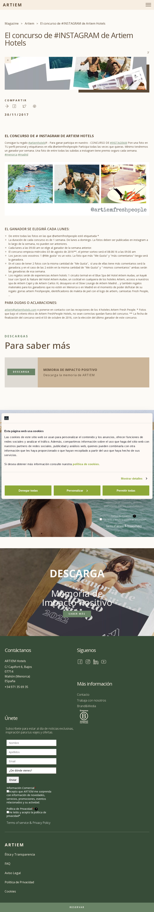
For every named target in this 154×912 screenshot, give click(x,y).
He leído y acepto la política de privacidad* (125, 519)
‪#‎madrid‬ (23, 154)
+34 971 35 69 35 (16, 687)
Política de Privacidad (22, 808)
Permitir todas (126, 490)
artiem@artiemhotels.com (20, 309)
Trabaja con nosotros (91, 700)
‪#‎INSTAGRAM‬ (118, 142)
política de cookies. (86, 463)
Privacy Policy (134, 526)
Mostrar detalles (132, 478)
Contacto (83, 694)
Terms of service (115, 526)
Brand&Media (86, 706)
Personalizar (75, 490)
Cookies (10, 891)
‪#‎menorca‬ (11, 154)
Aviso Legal (13, 873)
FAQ (7, 864)
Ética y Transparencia (20, 854)
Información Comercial (21, 788)
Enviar (13, 780)
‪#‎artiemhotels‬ (36, 142)
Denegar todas (28, 490)
